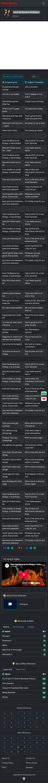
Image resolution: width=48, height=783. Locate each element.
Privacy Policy (7, 763)
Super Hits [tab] (7, 669)
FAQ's (4, 767)
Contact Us (30, 758)
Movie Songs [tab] (18, 627)
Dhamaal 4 (6, 640)
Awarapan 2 (7, 654)
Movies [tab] (6, 627)
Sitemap (29, 767)
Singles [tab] (31, 627)
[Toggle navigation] (43, 3)
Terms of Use (31, 763)
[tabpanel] (24, 643)
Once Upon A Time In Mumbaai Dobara (18, 678)
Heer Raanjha (8, 683)
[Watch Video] (43, 399)
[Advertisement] (24, 45)
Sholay (5, 697)
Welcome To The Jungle (12, 649)
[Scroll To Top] (24, 778)
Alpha (4, 645)
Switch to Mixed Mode (14, 76)
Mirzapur (6, 636)
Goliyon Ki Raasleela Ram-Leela (15, 688)
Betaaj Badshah (8, 692)
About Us (6, 758)
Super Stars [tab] (21, 669)
